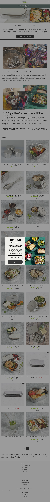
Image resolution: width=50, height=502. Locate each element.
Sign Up (15, 262)
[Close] (43, 238)
